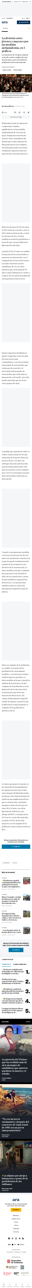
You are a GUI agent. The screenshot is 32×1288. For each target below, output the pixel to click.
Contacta (16, 1232)
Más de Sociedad (8, 872)
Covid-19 (15, 862)
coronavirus (6, 862)
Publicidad (16, 1228)
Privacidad (10, 1252)
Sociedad (5, 28)
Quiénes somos (16, 1218)
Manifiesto (16, 1215)
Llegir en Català (7, 70)
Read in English (18, 70)
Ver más (28, 1021)
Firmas (16, 1222)
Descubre (5, 1021)
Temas (16, 1225)
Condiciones (17, 1252)
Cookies (24, 1252)
